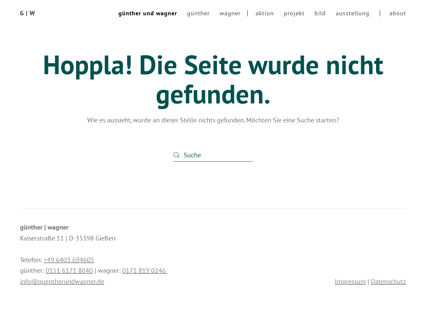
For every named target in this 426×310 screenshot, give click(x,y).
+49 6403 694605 (69, 259)
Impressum (350, 281)
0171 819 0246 (144, 270)
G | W (27, 13)
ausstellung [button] (352, 13)
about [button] (397, 13)
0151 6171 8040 (69, 270)
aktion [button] (265, 13)
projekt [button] (294, 13)
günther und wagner (147, 13)
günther (198, 13)
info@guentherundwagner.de (62, 281)
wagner (230, 13)
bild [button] (320, 13)
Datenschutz (388, 281)
